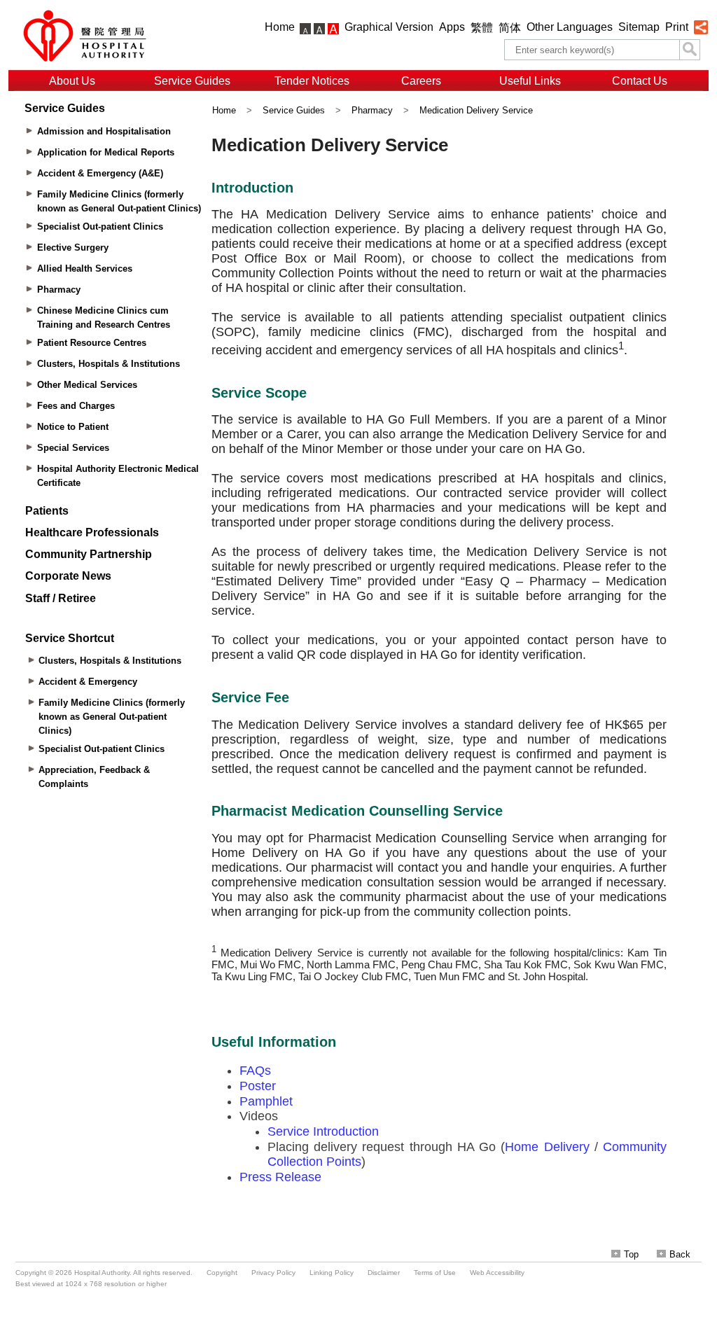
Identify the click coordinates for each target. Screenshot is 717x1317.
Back (679, 1254)
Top (631, 1254)
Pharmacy (372, 110)
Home (280, 27)
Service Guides (192, 81)
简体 (510, 28)
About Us (72, 81)
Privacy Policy (273, 1272)
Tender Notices (311, 81)
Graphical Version (388, 27)
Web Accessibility (497, 1272)
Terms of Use (435, 1272)
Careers (421, 81)
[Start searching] (689, 49)
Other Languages (570, 27)
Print (676, 27)
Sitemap (639, 27)
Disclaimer (384, 1272)
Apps (452, 27)
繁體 (482, 28)
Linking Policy (331, 1272)
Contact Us (639, 81)
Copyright (222, 1272)
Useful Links (530, 81)
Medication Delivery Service (476, 110)
